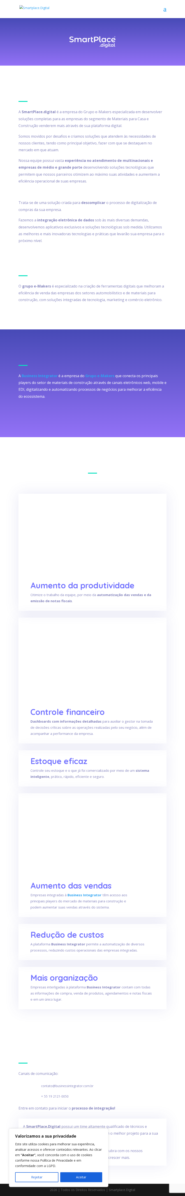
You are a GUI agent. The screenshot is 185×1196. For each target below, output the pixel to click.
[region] (58, 1158)
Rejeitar (36, 1177)
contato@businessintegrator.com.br (67, 1086)
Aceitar (81, 1177)
